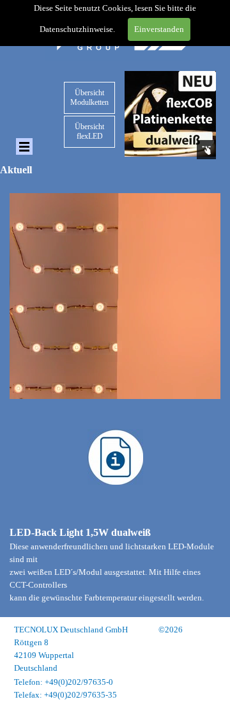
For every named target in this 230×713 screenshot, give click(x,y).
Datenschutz (193, 682)
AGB (206, 695)
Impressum (196, 669)
